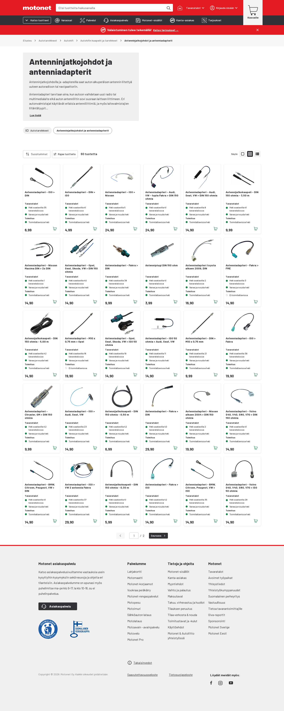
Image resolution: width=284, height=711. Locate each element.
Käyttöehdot (176, 627)
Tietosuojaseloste (181, 674)
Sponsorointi (216, 621)
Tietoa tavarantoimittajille (225, 608)
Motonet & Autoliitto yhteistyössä (181, 635)
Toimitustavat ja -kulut (182, 621)
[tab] (63, 20)
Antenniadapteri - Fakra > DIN (121, 267)
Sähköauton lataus (139, 615)
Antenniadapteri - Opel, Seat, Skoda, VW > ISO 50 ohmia (121, 341)
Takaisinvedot (142, 662)
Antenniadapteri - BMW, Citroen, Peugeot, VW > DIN (40, 488)
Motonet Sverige (219, 627)
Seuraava (156, 535)
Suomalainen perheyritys (224, 596)
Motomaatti (135, 577)
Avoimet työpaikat (220, 577)
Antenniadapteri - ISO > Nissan (120, 194)
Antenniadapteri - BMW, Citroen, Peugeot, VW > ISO (200, 488)
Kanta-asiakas (177, 577)
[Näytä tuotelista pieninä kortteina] (250, 154)
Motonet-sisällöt (178, 571)
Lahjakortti (134, 571)
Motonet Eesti (217, 633)
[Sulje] (257, 30)
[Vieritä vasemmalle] (20, 154)
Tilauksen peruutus (180, 608)
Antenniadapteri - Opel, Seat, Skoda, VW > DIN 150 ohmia (81, 268)
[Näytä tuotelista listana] (257, 154)
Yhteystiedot (216, 584)
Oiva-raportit (216, 615)
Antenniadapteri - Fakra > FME (242, 267)
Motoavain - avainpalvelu (143, 627)
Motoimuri (134, 608)
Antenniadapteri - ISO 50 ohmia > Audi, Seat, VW (161, 340)
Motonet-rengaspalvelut (142, 596)
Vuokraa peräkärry (139, 590)
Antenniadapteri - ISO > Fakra (241, 340)
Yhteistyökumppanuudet (224, 590)
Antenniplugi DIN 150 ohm (161, 265)
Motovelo (133, 633)
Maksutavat (175, 596)
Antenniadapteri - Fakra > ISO (161, 486)
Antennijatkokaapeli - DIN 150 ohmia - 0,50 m (121, 413)
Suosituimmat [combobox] (39, 154)
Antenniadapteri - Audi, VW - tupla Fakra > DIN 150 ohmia (161, 195)
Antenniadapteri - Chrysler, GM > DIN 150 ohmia (38, 414)
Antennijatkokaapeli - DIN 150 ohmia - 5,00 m (41, 340)
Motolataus (134, 621)
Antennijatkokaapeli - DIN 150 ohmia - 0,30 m (121, 486)
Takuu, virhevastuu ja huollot (186, 602)
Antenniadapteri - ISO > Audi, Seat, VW (80, 413)
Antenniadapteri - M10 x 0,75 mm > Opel (80, 340)
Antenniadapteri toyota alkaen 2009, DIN (200, 267)
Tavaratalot (215, 571)
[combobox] (110, 8)
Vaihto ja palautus (179, 590)
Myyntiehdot (176, 584)
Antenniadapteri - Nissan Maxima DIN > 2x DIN (41, 267)
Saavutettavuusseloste (142, 674)
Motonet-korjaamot (140, 584)
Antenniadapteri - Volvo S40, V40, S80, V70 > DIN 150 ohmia (241, 414)
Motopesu (133, 602)
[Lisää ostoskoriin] (54, 228)
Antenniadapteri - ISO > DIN (40, 194)
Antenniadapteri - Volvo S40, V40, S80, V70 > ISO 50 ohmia (241, 488)
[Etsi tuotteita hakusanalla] (168, 8)
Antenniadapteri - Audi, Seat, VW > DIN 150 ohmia (201, 194)
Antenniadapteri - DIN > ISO (80, 194)
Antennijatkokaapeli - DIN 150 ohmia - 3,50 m (242, 194)
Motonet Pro (135, 639)
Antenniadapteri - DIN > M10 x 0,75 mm (200, 340)
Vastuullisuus (216, 602)
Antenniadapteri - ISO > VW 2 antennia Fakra (80, 486)
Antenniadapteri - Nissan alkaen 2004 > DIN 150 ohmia (201, 414)
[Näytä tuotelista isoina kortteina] (243, 154)
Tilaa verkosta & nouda (182, 615)
